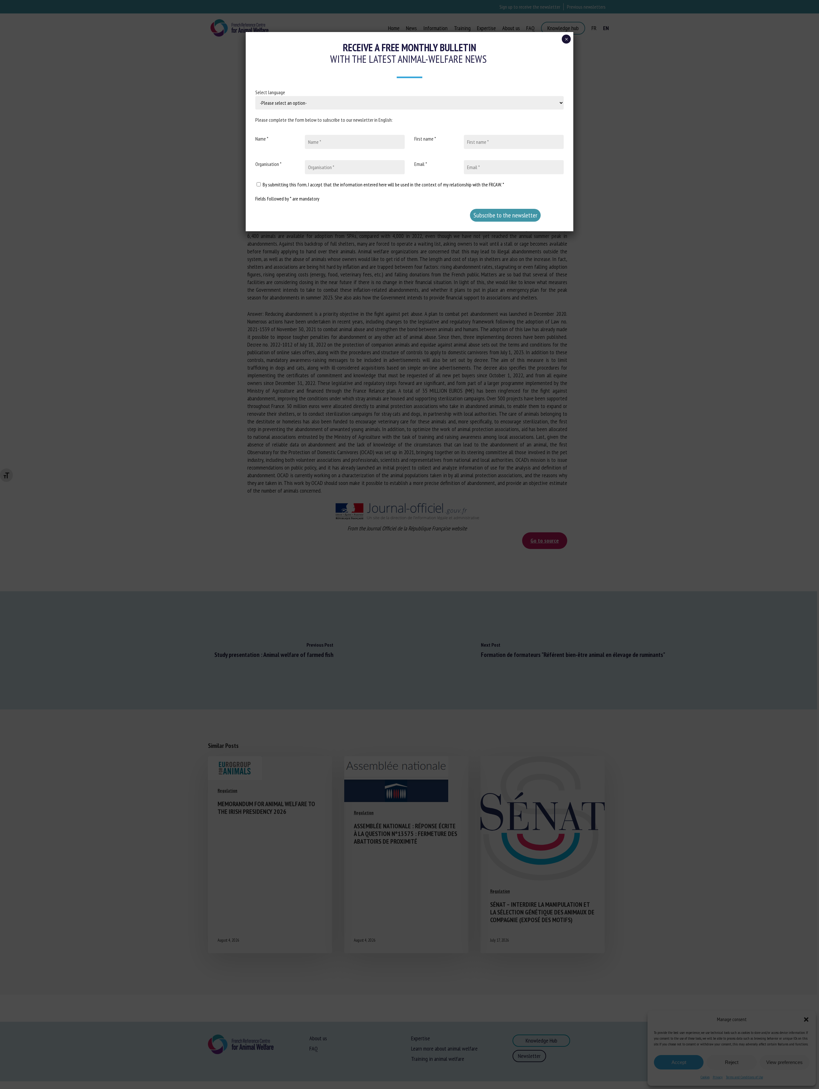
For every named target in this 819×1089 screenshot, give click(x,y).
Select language (270, 92)
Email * (420, 164)
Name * (261, 138)
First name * (425, 138)
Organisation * (268, 164)
